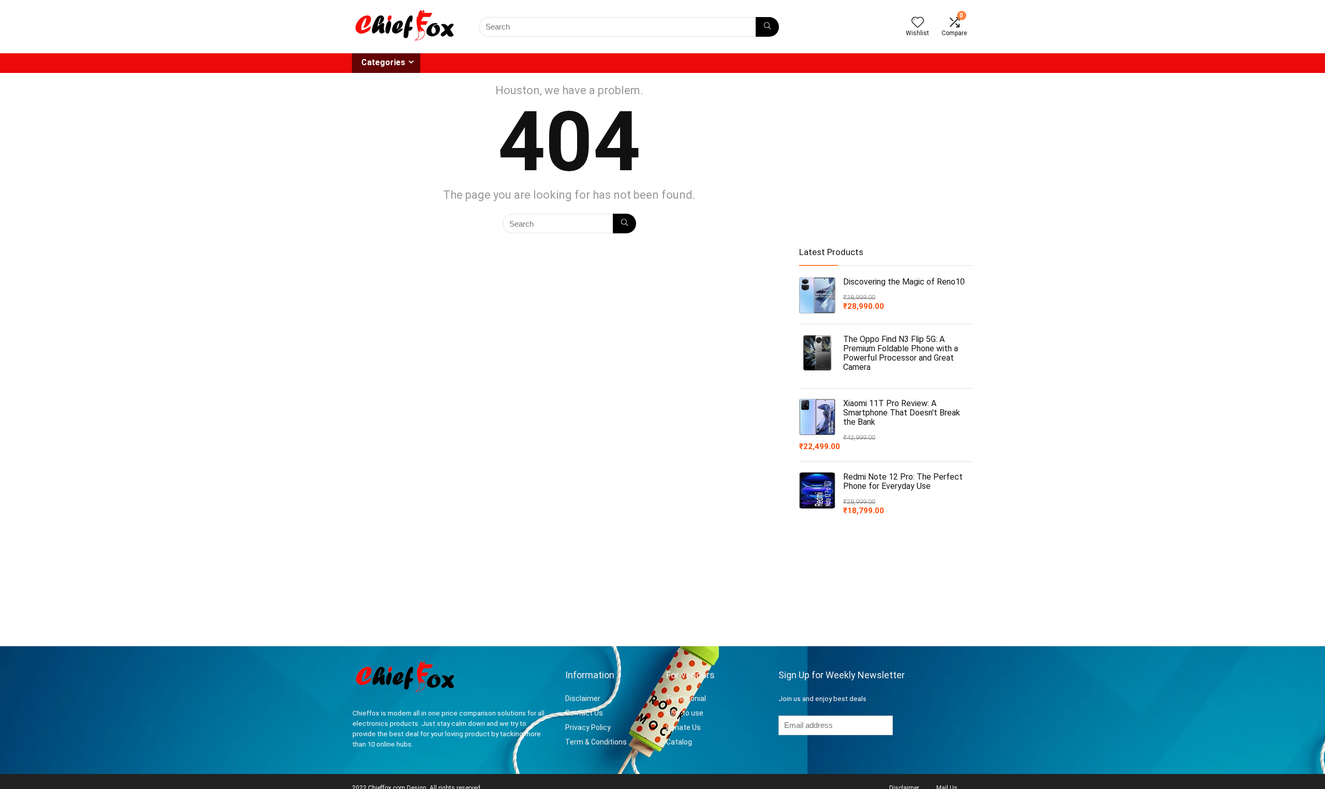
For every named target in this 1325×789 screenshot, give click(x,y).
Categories (383, 62)
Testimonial (686, 698)
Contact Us (584, 713)
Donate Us (683, 727)
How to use (684, 713)
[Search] (767, 27)
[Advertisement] (886, 155)
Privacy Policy (588, 727)
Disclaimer (583, 698)
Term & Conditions (596, 742)
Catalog (679, 742)
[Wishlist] (917, 23)
